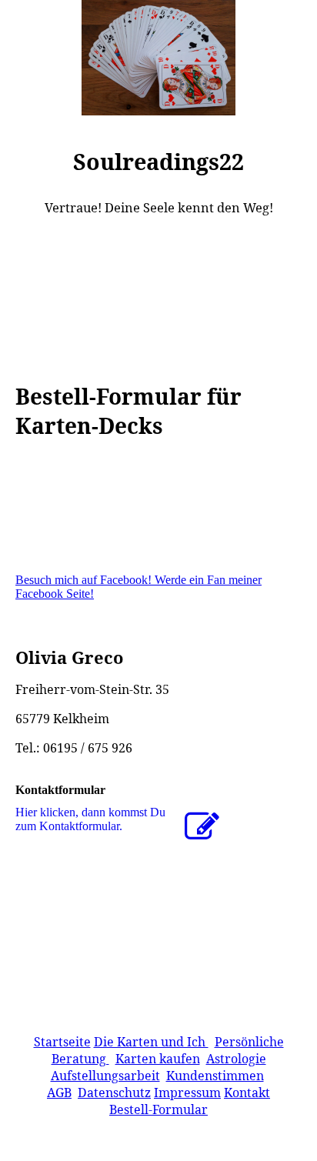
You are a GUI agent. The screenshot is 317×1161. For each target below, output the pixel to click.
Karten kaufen (157, 1058)
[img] (158, 57)
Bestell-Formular (158, 1109)
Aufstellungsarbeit (105, 1075)
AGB (59, 1092)
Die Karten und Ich (151, 1041)
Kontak (244, 1092)
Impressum (187, 1092)
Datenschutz (114, 1092)
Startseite (62, 1041)
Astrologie (236, 1058)
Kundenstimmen (215, 1075)
